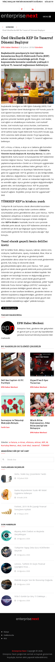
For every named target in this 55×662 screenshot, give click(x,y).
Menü (46, 16)
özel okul (26, 445)
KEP (43, 442)
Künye (6, 632)
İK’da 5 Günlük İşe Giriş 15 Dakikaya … (30, 596)
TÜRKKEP (45, 445)
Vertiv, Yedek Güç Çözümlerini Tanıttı (30, 474)
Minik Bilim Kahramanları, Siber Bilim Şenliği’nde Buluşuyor (40, 424)
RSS (5, 638)
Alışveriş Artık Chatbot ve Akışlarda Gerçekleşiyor (29, 533)
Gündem (39, 47)
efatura (30, 442)
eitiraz (38, 442)
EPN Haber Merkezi (10, 47)
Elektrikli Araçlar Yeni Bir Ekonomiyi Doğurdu (33, 580)
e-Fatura (13, 442)
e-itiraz (21, 442)
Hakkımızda (9, 635)
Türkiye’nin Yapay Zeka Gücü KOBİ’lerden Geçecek (32, 549)
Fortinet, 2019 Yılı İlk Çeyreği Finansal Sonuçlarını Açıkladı (30, 508)
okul (19, 445)
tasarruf (36, 445)
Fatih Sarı (5, 427)
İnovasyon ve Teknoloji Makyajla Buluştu (12, 421)
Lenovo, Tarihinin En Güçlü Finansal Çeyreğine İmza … (29, 565)
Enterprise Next (19, 651)
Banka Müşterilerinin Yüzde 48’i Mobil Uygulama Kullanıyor (30, 491)
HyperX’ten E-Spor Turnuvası (39, 381)
